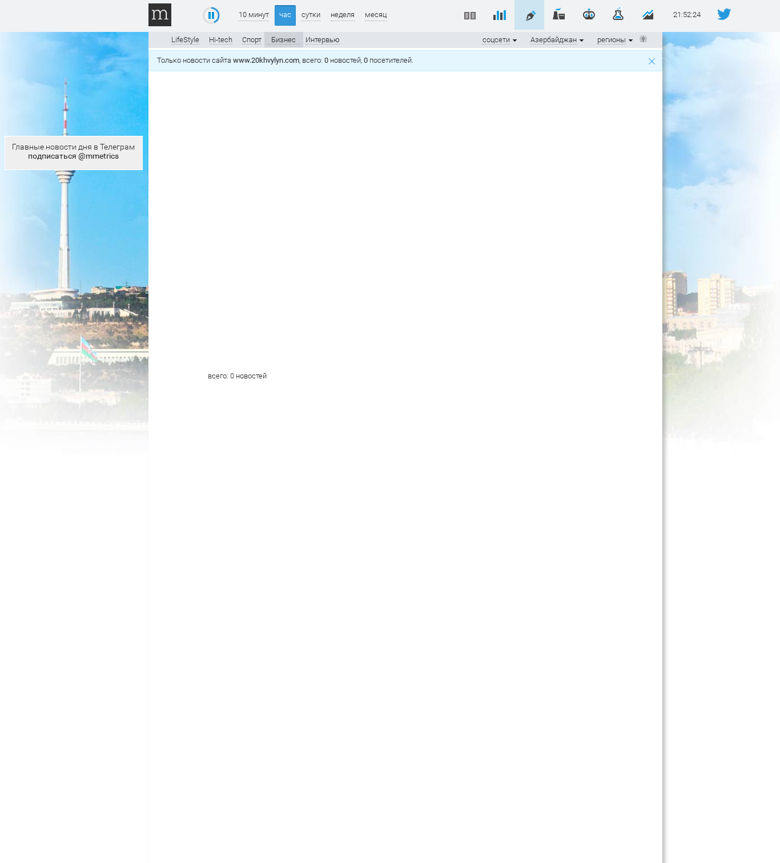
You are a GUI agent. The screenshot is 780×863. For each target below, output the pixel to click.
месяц (376, 14)
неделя (343, 14)
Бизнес (283, 39)
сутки (310, 14)
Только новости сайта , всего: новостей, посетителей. (287, 60)
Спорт (252, 39)
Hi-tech (220, 39)
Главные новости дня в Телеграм (73, 151)
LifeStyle (185, 39)
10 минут (254, 14)
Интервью (322, 39)
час (285, 14)
